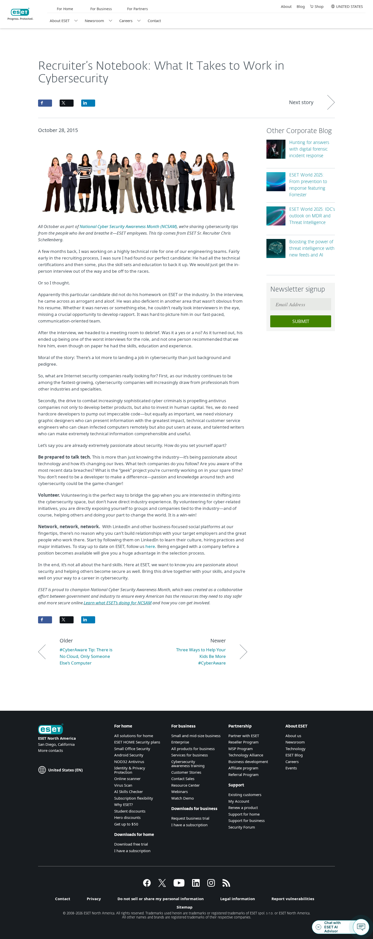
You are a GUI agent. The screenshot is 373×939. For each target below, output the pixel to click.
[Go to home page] (50, 729)
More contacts (50, 750)
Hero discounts (127, 817)
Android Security (128, 754)
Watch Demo (182, 798)
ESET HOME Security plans (137, 741)
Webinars (179, 791)
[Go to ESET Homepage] (20, 14)
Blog (301, 6)
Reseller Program (243, 741)
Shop (319, 6)
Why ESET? (123, 804)
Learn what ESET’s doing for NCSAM (117, 603)
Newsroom (94, 20)
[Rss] (226, 885)
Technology (295, 748)
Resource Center (185, 785)
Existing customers (244, 794)
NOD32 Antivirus (129, 761)
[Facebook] (147, 885)
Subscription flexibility (133, 798)
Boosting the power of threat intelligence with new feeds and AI (311, 248)
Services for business (189, 754)
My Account (238, 801)
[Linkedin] (196, 885)
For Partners (137, 8)
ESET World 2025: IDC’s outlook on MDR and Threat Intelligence (312, 216)
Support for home (244, 814)
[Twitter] (162, 885)
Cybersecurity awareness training (188, 763)
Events (291, 767)
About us (293, 735)
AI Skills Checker (128, 791)
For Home (65, 8)
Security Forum (241, 827)
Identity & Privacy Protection (129, 770)
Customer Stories (186, 772)
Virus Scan (123, 785)
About (286, 6)
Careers (125, 20)
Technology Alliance (245, 754)
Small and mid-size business (196, 735)
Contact (154, 20)
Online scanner (127, 778)
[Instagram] (211, 885)
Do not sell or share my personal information (160, 898)
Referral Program (243, 774)
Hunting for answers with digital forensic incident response (309, 149)
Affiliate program (243, 767)
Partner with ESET (243, 735)
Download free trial (131, 844)
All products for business (193, 748)
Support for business (246, 820)
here (150, 546)
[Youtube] (179, 885)
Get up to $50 (126, 824)
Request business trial (190, 818)
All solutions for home (133, 735)
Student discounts (129, 811)
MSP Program (240, 748)
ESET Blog (294, 754)
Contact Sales (182, 778)
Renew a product (243, 807)
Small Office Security (132, 748)
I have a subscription (132, 850)
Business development (248, 761)
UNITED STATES (349, 6)
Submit (300, 321)
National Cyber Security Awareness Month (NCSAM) (128, 226)
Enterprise (180, 741)
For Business (101, 8)
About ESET (60, 20)
